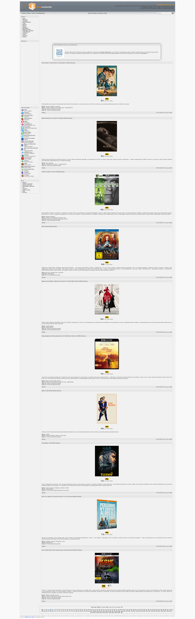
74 (63, 611)
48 (140, 609)
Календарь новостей (28, 186)
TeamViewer (27, 127)
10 (59, 609)
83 (82, 611)
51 (146, 609)
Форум (29, 13)
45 (133, 609)
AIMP (25, 163)
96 (110, 611)
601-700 (148, 611)
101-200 (123, 611)
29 (99, 609)
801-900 (158, 611)
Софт (105, 13)
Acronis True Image (29, 138)
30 (101, 609)
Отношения (171, 7)
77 (69, 611)
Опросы (25, 188)
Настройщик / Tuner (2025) (48, 443)
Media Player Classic (29, 166)
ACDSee (26, 155)
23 (86, 609)
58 (161, 609)
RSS (24, 191)
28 (97, 609)
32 (105, 609)
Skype (25, 129)
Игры (89, 13)
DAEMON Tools (28, 152)
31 (103, 609)
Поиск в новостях (27, 183)
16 (71, 609)
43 (129, 609)
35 (112, 609)
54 (152, 609)
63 (172, 609)
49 (142, 609)
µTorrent (26, 160)
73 (61, 611)
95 (108, 611)
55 (154, 609)
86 (89, 611)
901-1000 (163, 611)
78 (72, 611)
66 (46, 611)
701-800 (153, 611)
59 (163, 609)
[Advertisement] (29, 73)
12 (63, 609)
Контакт (25, 192)
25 (91, 609)
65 (44, 611)
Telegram (26, 112)
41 (125, 609)
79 (74, 611)
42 (127, 609)
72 (59, 611)
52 (148, 609)
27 (95, 609)
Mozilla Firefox (28, 118)
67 (48, 611)
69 (52, 611)
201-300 (128, 611)
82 (80, 611)
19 (78, 609)
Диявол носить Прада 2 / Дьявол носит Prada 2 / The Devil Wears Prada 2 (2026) (62, 281)
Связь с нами (26, 189)
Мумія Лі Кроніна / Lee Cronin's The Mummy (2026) (54, 118)
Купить (117, 6)
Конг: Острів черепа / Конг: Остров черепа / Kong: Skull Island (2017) (59, 550)
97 (112, 611)
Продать (122, 6)
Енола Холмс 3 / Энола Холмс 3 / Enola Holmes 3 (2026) (56, 62)
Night (40, 13)
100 (119, 611)
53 (150, 609)
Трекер (33, 13)
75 (65, 611)
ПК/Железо (160, 8)
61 (167, 609)
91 (99, 611)
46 (135, 609)
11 (61, 609)
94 (106, 611)
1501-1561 (117, 612)
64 (42, 611)
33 (108, 609)
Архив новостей (27, 185)
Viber (25, 109)
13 (65, 609)
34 (110, 609)
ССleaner (26, 175)
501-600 (143, 611)
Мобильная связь (158, 6)
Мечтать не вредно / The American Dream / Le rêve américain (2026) (59, 496)
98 (114, 611)
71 (57, 611)
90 (97, 611)
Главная (23, 13)
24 (88, 609)
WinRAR (26, 172)
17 (73, 609)
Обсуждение (144, 7)
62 (169, 609)
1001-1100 (169, 611)
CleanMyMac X (28, 124)
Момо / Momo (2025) (47, 226)
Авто (154, 7)
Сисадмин (153, 8)
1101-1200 (92, 612)
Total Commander (29, 141)
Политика (164, 7)
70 (55, 611)
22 (84, 609)
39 (120, 609)
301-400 (133, 611)
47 (137, 609)
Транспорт (128, 6)
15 (69, 609)
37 (116, 609)
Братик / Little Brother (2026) (49, 390)
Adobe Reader (28, 157)
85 (87, 611)
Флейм (150, 7)
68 (50, 611)
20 (80, 609)
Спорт (158, 7)
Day (37, 13)
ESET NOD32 (27, 132)
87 (91, 611)
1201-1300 (99, 612)
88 (93, 611)
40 (123, 609)
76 (67, 611)
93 (104, 611)
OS (149, 8)
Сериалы (100, 13)
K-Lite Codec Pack (29, 169)
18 (76, 609)
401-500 (138, 611)
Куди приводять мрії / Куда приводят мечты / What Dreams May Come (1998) (61, 336)
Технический (143, 8)
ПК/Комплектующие (146, 6)
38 (118, 609)
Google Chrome (28, 115)
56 (157, 609)
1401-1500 (111, 612)
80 (76, 611)
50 (144, 609)
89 (95, 611)
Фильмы (94, 13)
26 (93, 609)
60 (165, 609)
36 (114, 609)
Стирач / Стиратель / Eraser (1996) (50, 171)
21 (82, 609)
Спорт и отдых (136, 6)
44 (131, 609)
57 (159, 609)
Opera (25, 121)
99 (116, 611)
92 (101, 611)
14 (67, 609)
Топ (24, 187)
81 (78, 611)
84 (84, 611)
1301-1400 (105, 612)
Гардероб (166, 6)
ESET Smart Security (29, 135)
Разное (172, 6)
